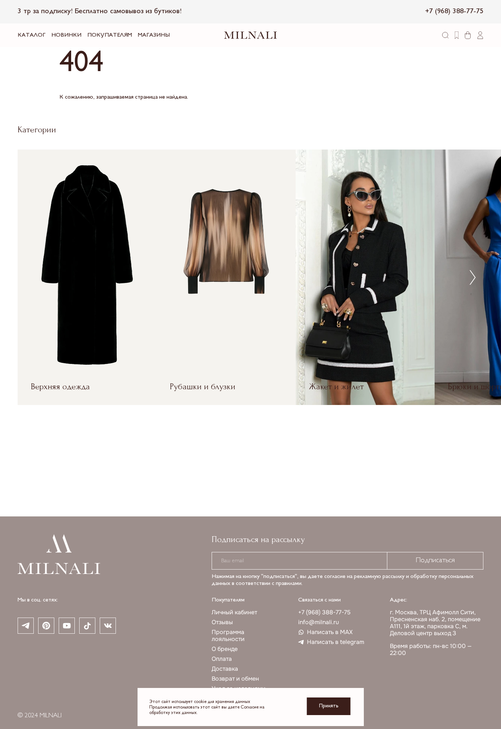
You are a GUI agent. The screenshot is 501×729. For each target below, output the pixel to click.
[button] (472, 277)
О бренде (225, 648)
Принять (329, 706)
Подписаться (435, 560)
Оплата (222, 658)
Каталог (31, 35)
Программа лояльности (228, 636)
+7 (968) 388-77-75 (324, 612)
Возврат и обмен (235, 678)
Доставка (225, 668)
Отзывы (222, 622)
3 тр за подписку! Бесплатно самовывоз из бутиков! (100, 11)
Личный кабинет (234, 612)
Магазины (154, 35)
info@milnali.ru (318, 622)
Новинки (66, 35)
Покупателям (109, 35)
